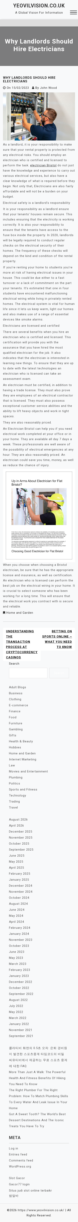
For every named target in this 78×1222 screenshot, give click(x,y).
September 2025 (21, 849)
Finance (15, 711)
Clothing (15, 699)
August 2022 (18, 1000)
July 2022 (16, 1006)
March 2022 (17, 1018)
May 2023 (16, 958)
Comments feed (21, 1160)
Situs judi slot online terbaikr (30, 1190)
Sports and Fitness (23, 789)
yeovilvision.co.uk (39, 6)
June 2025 (16, 855)
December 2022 (20, 982)
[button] (73, 12)
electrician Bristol (43, 165)
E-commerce (18, 705)
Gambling (16, 729)
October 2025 (19, 843)
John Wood (48, 88)
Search (14, 663)
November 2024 (20, 892)
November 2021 (20, 1030)
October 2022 (19, 988)
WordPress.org (20, 1166)
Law (12, 765)
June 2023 (16, 952)
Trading (14, 801)
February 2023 (19, 970)
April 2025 (16, 867)
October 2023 (19, 946)
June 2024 (16, 910)
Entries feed (18, 1154)
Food (13, 717)
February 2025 (19, 873)
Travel (13, 807)
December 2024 (20, 885)
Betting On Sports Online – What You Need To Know (57, 639)
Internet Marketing (22, 759)
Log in (13, 1148)
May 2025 (16, 861)
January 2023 (19, 976)
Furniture (15, 723)
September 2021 (21, 1036)
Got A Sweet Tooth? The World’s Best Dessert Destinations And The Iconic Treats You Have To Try (37, 1120)
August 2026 (18, 819)
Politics (14, 783)
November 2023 (20, 940)
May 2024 (16, 916)
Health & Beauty (21, 741)
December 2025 (20, 831)
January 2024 (19, 934)
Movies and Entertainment (28, 771)
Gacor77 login (19, 1184)
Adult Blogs (17, 687)
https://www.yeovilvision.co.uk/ (41, 1210)
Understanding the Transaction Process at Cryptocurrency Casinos (22, 644)
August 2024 (18, 904)
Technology (17, 795)
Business (16, 693)
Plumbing (16, 777)
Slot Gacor (17, 1178)
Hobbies (15, 747)
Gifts (12, 735)
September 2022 (21, 994)
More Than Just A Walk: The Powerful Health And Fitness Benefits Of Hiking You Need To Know (37, 1078)
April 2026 (16, 825)
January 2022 (19, 1024)
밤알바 (14, 1196)
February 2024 (19, 928)
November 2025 (20, 837)
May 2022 (16, 1012)
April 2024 (16, 922)
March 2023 (17, 964)
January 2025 (19, 879)
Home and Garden (19, 613)
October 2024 (19, 898)
